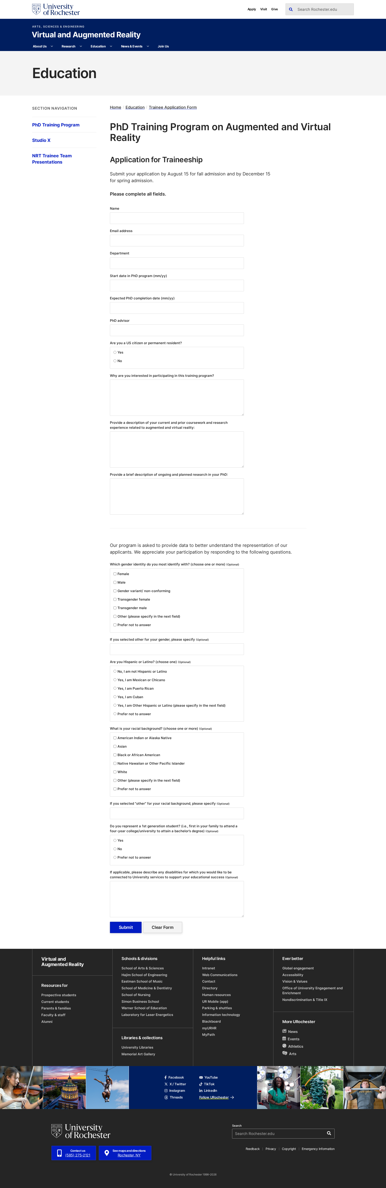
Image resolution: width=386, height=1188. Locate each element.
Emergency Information (318, 1149)
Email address (121, 230)
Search (237, 1125)
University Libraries (137, 1047)
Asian (122, 746)
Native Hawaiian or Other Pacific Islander (151, 763)
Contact (208, 981)
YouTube (211, 1077)
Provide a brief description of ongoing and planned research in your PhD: (169, 474)
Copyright (289, 1149)
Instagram (177, 1090)
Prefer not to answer (134, 625)
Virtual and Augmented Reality (86, 35)
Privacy (271, 1149)
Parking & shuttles (217, 1008)
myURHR (209, 1028)
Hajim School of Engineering (144, 975)
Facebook (176, 1077)
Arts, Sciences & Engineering (58, 26)
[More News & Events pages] (148, 46)
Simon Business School (140, 1001)
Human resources (216, 994)
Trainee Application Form (173, 107)
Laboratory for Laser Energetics (147, 1014)
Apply (252, 9)
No (119, 360)
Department (120, 253)
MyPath (208, 1034)
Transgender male (132, 608)
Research (69, 46)
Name (115, 208)
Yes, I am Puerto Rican (135, 688)
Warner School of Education (144, 1008)
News (293, 1031)
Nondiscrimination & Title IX (304, 999)
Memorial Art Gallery (138, 1054)
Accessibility (292, 975)
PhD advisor (120, 320)
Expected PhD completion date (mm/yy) (143, 298)
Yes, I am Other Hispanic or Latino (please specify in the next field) (171, 705)
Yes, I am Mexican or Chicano (141, 680)
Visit (263, 9)
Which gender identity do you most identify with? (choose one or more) (174, 564)
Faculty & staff (53, 1015)
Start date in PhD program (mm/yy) (139, 275)
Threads (176, 1097)
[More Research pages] (81, 46)
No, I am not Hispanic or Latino (142, 671)
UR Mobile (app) (215, 1001)
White (122, 772)
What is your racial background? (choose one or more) (161, 728)
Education (98, 46)
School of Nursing (136, 994)
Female (123, 574)
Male (121, 582)
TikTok (209, 1084)
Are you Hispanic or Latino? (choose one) (150, 661)
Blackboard (211, 1021)
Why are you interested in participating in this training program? (162, 375)
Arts (292, 1053)
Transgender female (133, 599)
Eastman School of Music (142, 981)
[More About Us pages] (52, 46)
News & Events (132, 46)
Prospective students (58, 995)
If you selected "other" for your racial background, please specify (170, 803)
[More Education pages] (111, 46)
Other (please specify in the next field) (148, 616)
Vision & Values (294, 981)
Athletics (295, 1046)
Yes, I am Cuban (130, 697)
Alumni (46, 1021)
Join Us (163, 46)
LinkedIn (210, 1090)
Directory (210, 988)
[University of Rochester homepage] (56, 9)
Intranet (208, 968)
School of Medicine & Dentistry (147, 988)
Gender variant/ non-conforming (143, 591)
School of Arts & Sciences (143, 968)
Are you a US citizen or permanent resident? (146, 343)
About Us (39, 46)
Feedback (253, 1149)
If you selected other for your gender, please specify (159, 639)
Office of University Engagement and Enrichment (312, 990)
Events (294, 1039)
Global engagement (298, 968)
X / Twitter (178, 1084)
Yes (120, 352)
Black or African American (138, 755)
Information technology (221, 1014)
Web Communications (219, 975)
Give (274, 9)
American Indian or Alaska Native (144, 738)
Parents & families (56, 1008)
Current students (55, 1001)
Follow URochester (214, 1097)
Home (115, 107)
